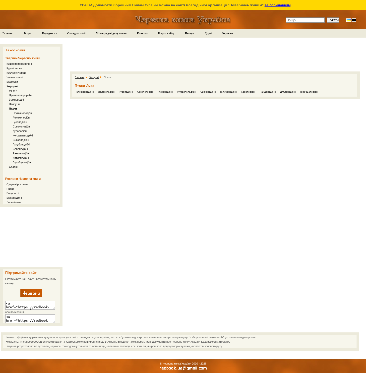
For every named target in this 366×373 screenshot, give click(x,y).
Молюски (12, 81)
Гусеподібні (20, 122)
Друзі (208, 33)
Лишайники (13, 202)
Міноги (13, 90)
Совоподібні (20, 148)
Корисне (227, 33)
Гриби (10, 188)
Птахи (13, 108)
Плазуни (14, 104)
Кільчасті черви (16, 72)
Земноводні (16, 99)
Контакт (142, 33)
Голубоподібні (21, 144)
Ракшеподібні (21, 153)
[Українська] (349, 20)
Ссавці (13, 166)
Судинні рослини (17, 184)
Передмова (49, 33)
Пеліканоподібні (22, 113)
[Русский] (354, 20)
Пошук (189, 33)
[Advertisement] (31, 237)
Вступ (28, 33)
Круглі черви (14, 68)
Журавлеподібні (23, 135)
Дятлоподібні (21, 157)
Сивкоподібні (21, 139)
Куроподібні (20, 130)
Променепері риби (20, 95)
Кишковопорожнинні (19, 63)
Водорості (12, 193)
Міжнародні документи (111, 33)
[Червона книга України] (31, 296)
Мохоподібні (14, 197)
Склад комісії (76, 33)
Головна (7, 33)
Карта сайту (166, 33)
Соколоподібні (21, 126)
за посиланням (278, 5)
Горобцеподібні (22, 162)
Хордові (12, 86)
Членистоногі (14, 77)
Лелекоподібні (21, 117)
